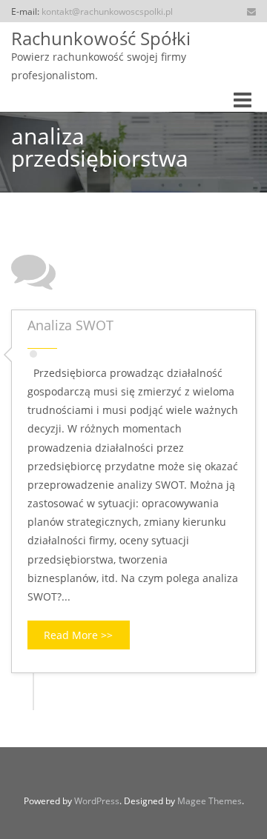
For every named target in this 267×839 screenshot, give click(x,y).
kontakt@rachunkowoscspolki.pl (107, 11)
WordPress (96, 801)
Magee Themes (209, 801)
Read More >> (78, 635)
